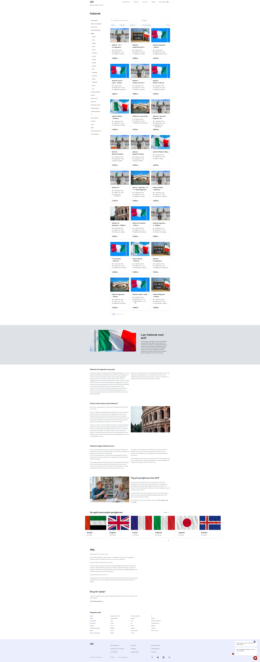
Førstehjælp (93, 621)
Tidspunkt (122, 25)
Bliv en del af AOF (155, 645)
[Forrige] (166, 540)
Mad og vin (93, 101)
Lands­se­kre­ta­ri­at (155, 648)
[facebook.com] (152, 657)
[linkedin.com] (163, 657)
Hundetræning (113, 618)
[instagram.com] (169, 657)
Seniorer (93, 95)
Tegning (153, 628)
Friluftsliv (93, 121)
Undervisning (126, 2)
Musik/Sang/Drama (95, 30)
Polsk (93, 69)
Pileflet (112, 633)
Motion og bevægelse (96, 23)
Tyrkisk (93, 85)
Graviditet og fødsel (95, 628)
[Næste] (168, 540)
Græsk (93, 49)
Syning (112, 630)
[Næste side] (122, 314)
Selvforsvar (92, 623)
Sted (145, 20)
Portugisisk (94, 72)
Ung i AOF (133, 645)
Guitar (111, 625)
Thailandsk (94, 82)
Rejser (92, 127)
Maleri (91, 630)
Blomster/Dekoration (95, 633)
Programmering (155, 623)
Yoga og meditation (115, 616)
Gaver (92, 124)
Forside (92, 5)
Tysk (93, 88)
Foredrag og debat (95, 92)
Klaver (132, 625)
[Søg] (112, 20)
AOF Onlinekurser (114, 645)
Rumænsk (94, 75)
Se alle (165, 512)
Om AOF (145, 2)
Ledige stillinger (135, 652)
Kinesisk (94, 62)
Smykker (133, 628)
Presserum (153, 652)
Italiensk (94, 56)
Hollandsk (94, 53)
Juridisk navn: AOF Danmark (117, 648)
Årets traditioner (95, 134)
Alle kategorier (94, 20)
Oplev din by (94, 98)
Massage (112, 628)
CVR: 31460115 (113, 652)
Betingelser (112, 657)
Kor (131, 623)
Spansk (93, 79)
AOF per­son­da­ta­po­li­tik (122, 657)
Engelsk (94, 43)
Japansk (94, 59)
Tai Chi (132, 633)
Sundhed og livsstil (95, 111)
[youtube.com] (158, 657)
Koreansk (94, 66)
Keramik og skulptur (156, 621)
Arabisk (94, 36)
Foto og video (134, 630)
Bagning (153, 625)
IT (91, 114)
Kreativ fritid (94, 27)
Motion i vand (154, 630)
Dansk (93, 40)
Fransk (93, 46)
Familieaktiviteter (95, 108)
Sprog (96, 5)
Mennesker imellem (95, 105)
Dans (111, 621)
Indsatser (136, 2)
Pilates (153, 618)
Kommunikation (94, 118)
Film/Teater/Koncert (96, 131)
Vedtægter (133, 648)
